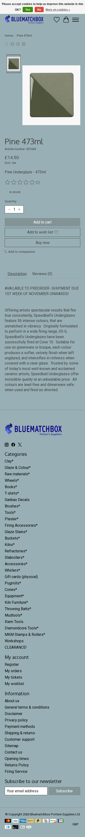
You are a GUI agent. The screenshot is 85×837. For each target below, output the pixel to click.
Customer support (19, 739)
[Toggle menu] (75, 19)
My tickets (13, 677)
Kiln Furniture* (16, 602)
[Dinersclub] (8, 827)
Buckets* (12, 538)
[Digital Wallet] (26, 827)
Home (9, 35)
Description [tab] (17, 274)
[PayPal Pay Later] (38, 821)
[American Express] (23, 821)
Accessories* (16, 564)
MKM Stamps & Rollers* (25, 634)
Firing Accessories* (21, 525)
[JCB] (61, 821)
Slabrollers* (14, 557)
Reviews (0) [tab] (42, 274)
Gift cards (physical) (21, 576)
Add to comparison (21, 251)
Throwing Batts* (18, 609)
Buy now (43, 242)
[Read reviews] (20, 182)
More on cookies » (58, 9)
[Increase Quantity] (19, 209)
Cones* (11, 589)
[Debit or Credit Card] (16, 827)
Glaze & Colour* (18, 467)
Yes (27, 9)
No (39, 9)
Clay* (9, 461)
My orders (13, 671)
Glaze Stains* (16, 532)
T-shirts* (12, 493)
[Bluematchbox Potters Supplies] (24, 19)
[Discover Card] (53, 821)
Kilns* (10, 544)
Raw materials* (17, 474)
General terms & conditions (27, 707)
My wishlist (14, 683)
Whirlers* (12, 570)
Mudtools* (13, 615)
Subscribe (64, 791)
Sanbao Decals (17, 499)
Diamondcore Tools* (21, 628)
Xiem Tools (14, 621)
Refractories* (16, 551)
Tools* (10, 512)
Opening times (17, 758)
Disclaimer (13, 713)
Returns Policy (17, 765)
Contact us (13, 752)
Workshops (14, 641)
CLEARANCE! (16, 647)
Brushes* (12, 506)
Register (12, 664)
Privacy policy (16, 720)
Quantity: (11, 201)
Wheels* (12, 480)
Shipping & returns (20, 733)
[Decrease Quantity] (9, 209)
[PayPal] (30, 821)
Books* (11, 487)
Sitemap (11, 746)
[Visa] (15, 821)
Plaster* (11, 519)
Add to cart (42, 222)
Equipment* (14, 596)
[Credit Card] (46, 821)
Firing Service (16, 771)
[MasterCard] (8, 821)
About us (12, 701)
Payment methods (20, 726)
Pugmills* (13, 583)
